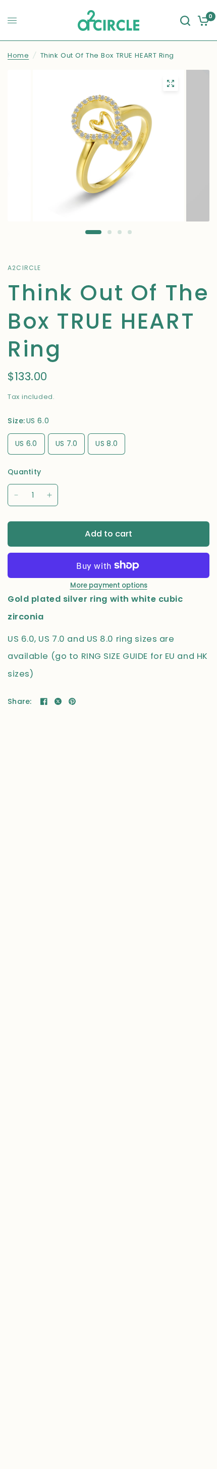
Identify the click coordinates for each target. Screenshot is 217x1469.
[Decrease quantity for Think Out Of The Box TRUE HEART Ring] (16, 495)
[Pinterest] (72, 701)
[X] (58, 701)
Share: (20, 701)
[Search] (185, 20)
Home (18, 55)
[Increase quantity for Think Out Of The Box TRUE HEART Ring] (49, 495)
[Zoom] (170, 83)
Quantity (24, 472)
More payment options (108, 585)
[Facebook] (44, 701)
